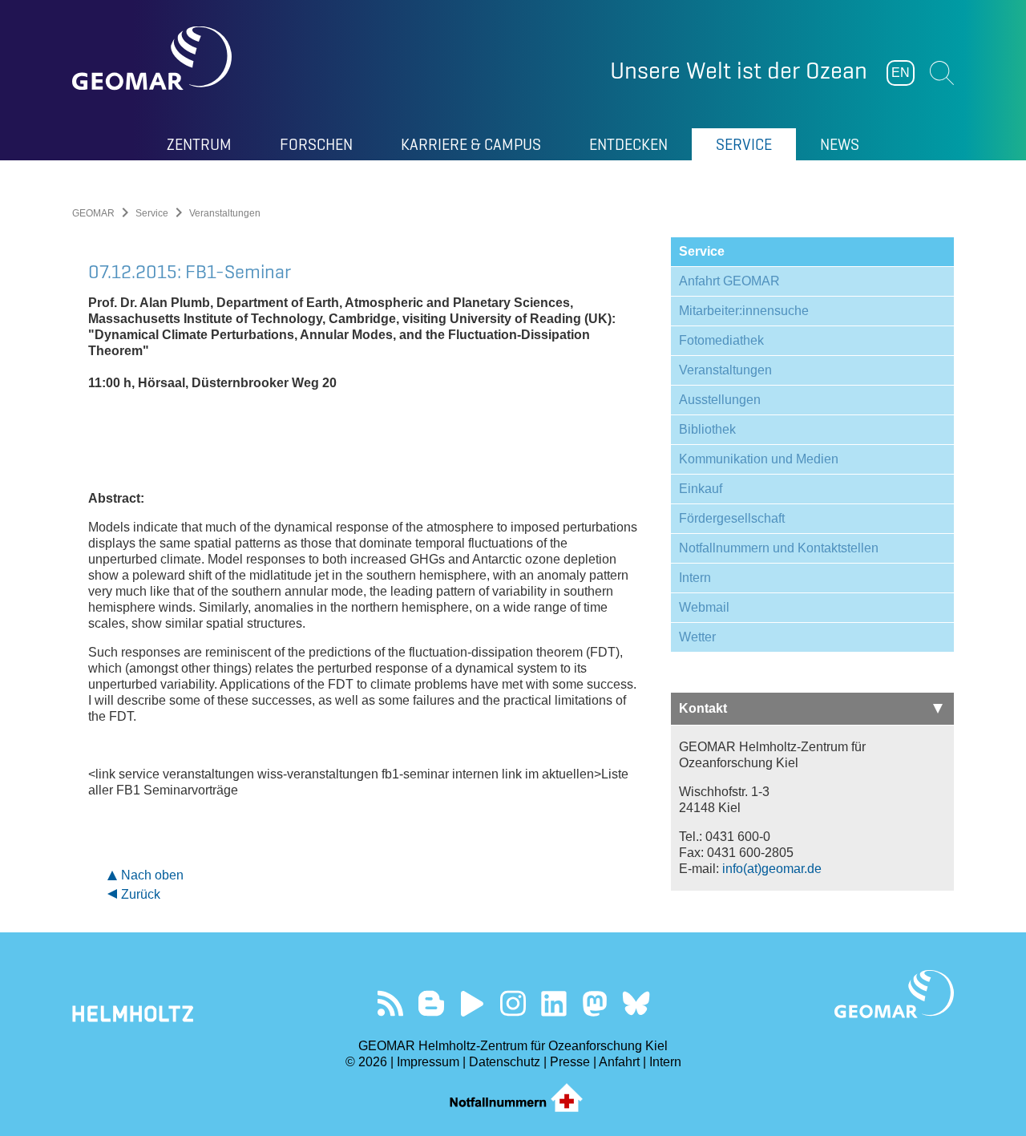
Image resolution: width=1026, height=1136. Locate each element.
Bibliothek (707, 429)
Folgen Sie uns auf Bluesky (636, 1003)
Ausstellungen (720, 399)
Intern (695, 577)
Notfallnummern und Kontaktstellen (779, 548)
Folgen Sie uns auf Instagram (513, 1003)
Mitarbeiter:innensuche (744, 310)
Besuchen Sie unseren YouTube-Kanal (472, 1003)
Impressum (428, 1062)
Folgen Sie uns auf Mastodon (595, 1003)
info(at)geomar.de (772, 868)
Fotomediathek (721, 340)
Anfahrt (619, 1062)
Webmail (704, 607)
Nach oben (152, 875)
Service (151, 213)
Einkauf (700, 488)
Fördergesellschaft (732, 518)
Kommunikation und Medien (758, 459)
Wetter (697, 637)
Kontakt (703, 708)
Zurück (140, 894)
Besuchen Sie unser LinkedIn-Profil (554, 1003)
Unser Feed (391, 1003)
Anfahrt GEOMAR (729, 281)
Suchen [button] (942, 73)
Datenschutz (504, 1062)
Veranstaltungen (725, 370)
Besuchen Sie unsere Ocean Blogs (432, 1003)
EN (900, 72)
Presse (570, 1062)
